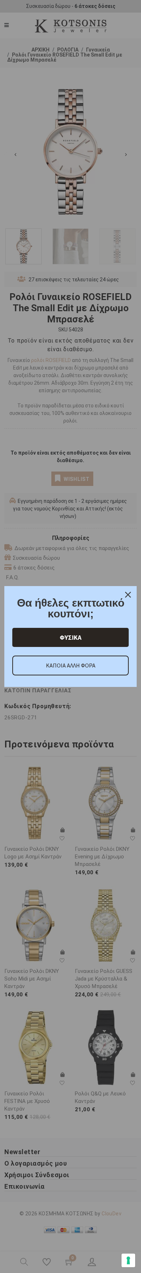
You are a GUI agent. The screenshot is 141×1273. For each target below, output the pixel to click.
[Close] (128, 594)
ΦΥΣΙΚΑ (70, 637)
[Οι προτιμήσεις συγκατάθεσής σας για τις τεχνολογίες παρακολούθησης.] (128, 1260)
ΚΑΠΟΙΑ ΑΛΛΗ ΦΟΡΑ (70, 665)
